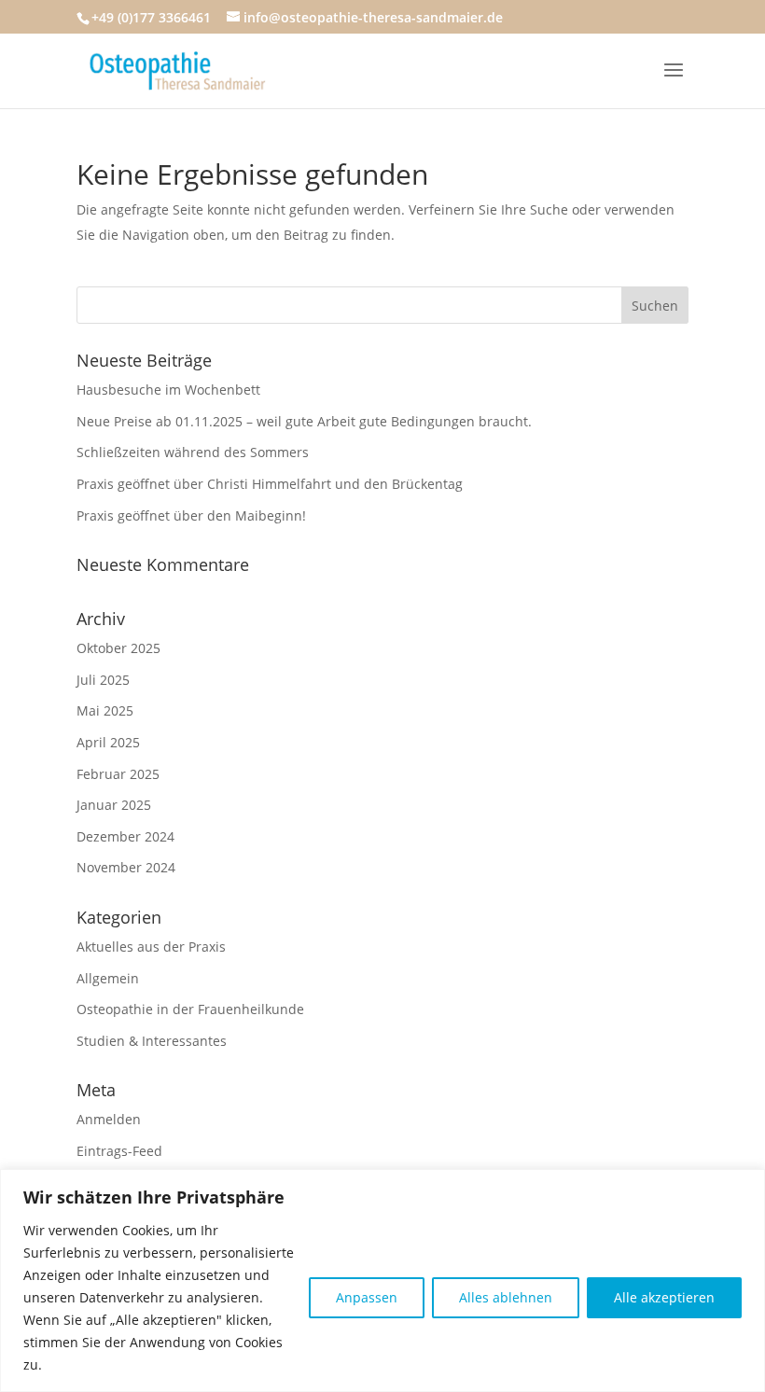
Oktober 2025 (118, 648)
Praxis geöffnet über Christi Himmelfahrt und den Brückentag (269, 484)
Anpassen (366, 1297)
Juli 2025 (103, 680)
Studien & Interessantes (151, 1041)
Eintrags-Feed (119, 1151)
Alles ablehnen (505, 1297)
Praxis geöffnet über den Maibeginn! (191, 515)
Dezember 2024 (125, 836)
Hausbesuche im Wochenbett (168, 389)
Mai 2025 (104, 710)
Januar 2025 (113, 805)
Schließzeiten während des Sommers (192, 452)
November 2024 (125, 867)
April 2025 (108, 742)
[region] (382, 1280)
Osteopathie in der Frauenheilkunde (190, 1009)
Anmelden (108, 1119)
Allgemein (107, 978)
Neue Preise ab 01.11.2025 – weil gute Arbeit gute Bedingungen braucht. (304, 421)
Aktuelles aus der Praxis (151, 946)
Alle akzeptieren (664, 1297)
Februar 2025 (118, 774)
